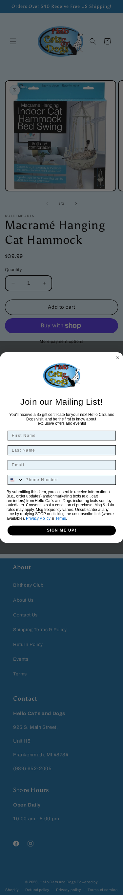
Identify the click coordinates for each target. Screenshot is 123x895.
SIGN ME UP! (61, 530)
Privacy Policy (38, 518)
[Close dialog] (118, 357)
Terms (60, 518)
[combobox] (15, 480)
